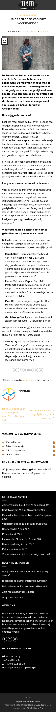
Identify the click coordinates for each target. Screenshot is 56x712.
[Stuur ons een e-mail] (15, 639)
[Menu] (4, 4)
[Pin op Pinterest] (35, 370)
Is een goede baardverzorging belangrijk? (24, 580)
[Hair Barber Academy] (28, 5)
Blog (28, 697)
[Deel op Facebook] (20, 370)
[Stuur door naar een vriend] (30, 370)
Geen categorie (28, 15)
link (51, 380)
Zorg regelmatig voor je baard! (18, 592)
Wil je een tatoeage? (13, 597)
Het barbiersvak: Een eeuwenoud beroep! (24, 586)
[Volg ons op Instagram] (10, 639)
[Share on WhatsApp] (15, 370)
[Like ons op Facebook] (4, 639)
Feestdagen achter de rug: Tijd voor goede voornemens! (42, 414)
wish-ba (44, 31)
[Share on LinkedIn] (41, 370)
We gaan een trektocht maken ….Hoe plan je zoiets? (25, 573)
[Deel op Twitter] (25, 370)
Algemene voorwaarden (28, 701)
